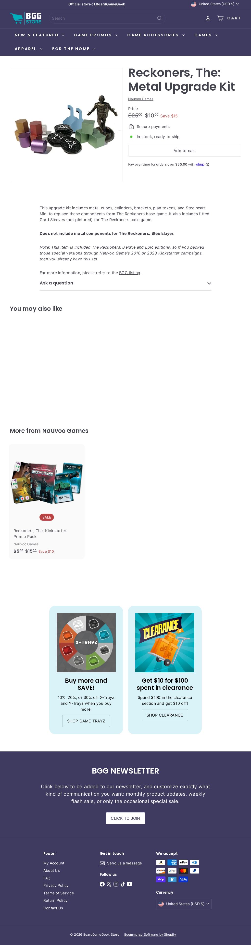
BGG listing (129, 272)
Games (204, 35)
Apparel (27, 49)
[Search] (159, 18)
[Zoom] (66, 124)
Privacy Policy (55, 885)
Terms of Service (58, 893)
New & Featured (38, 35)
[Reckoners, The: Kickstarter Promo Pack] (47, 501)
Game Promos (94, 35)
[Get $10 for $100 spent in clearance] (164, 642)
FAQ (46, 878)
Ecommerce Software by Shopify (150, 934)
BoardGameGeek (110, 4)
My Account (53, 863)
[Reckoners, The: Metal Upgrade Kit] (27, 366)
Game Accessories (154, 35)
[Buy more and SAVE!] (86, 642)
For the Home (72, 49)
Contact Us (53, 908)
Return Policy (55, 900)
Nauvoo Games (65, 431)
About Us (51, 870)
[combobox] (107, 18)
